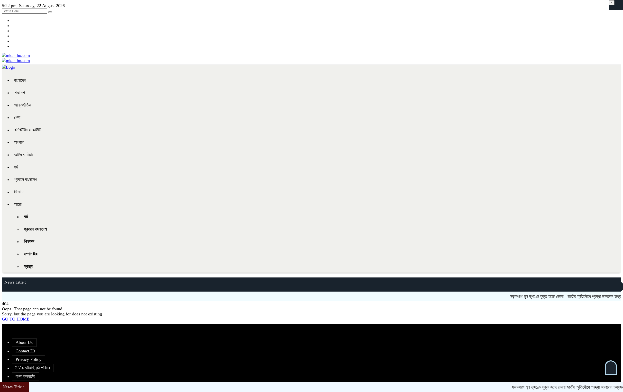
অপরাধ (19, 142)
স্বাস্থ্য (28, 266)
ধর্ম (16, 167)
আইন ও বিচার (23, 154)
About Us (24, 342)
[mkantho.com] (16, 55)
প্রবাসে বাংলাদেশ (25, 179)
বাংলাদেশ (20, 80)
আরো (17, 204)
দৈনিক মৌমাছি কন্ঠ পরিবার (33, 367)
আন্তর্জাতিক (22, 105)
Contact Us (25, 350)
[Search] (50, 12)
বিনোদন (19, 191)
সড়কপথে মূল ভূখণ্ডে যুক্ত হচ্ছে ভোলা (530, 296)
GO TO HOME (15, 319)
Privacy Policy (28, 359)
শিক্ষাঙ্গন (29, 241)
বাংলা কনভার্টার (25, 376)
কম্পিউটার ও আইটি (27, 129)
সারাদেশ (19, 92)
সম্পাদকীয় (30, 253)
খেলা (17, 117)
